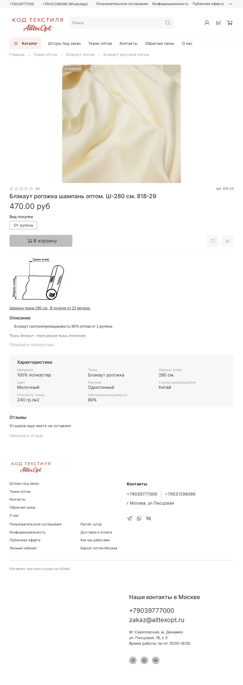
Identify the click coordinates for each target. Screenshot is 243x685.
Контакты (128, 43)
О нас (187, 43)
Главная (16, 54)
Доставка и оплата (96, 532)
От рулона (23, 225)
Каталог (29, 43)
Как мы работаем (95, 540)
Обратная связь (159, 43)
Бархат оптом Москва (98, 548)
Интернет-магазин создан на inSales (39, 569)
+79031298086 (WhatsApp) (65, 4)
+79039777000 (21, 4)
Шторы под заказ (64, 43)
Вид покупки (21, 217)
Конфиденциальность (170, 4)
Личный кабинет (23, 548)
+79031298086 (180, 494)
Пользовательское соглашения (122, 4)
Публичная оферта (208, 4)
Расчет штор (91, 524)
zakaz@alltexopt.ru (156, 619)
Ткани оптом (100, 43)
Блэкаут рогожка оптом (126, 54)
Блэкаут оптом (80, 54)
